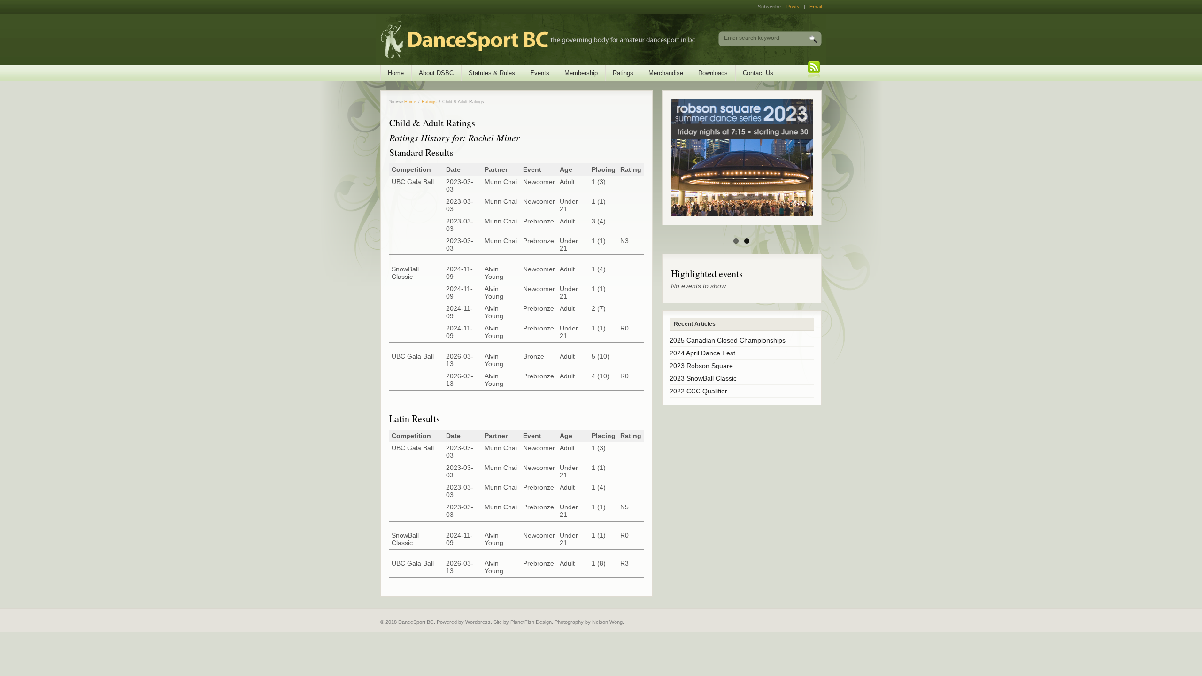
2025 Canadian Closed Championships (728, 340)
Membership (581, 73)
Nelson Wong (607, 622)
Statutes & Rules (492, 73)
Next (818, 157)
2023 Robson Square (701, 365)
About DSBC (436, 73)
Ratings (623, 73)
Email (815, 6)
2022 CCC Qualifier (698, 391)
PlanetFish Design (531, 622)
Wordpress (478, 622)
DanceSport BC (528, 39)
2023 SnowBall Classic (703, 378)
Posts (793, 6)
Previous (664, 157)
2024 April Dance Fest (702, 353)
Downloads (713, 73)
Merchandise (665, 73)
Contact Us (758, 73)
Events (539, 73)
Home (396, 73)
